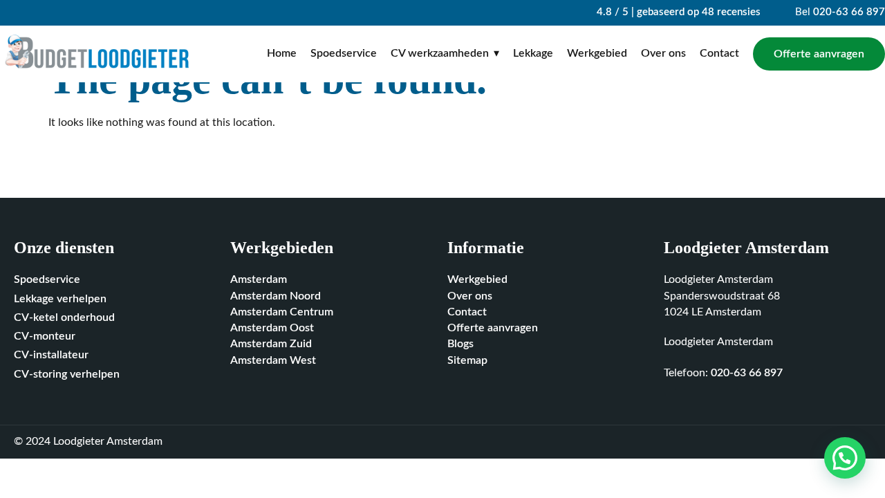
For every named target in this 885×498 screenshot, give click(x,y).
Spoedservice (343, 53)
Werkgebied (597, 53)
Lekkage (533, 53)
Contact (719, 53)
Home (282, 53)
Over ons (663, 53)
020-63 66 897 (849, 12)
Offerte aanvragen (819, 53)
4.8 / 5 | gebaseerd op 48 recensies (677, 12)
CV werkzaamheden (440, 53)
